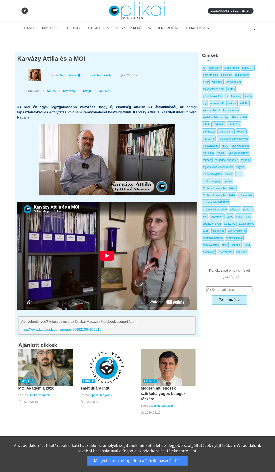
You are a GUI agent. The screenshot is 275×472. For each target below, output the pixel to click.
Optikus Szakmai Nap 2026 (219, 195)
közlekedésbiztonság (215, 117)
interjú (86, 91)
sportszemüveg (212, 223)
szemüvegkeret (237, 230)
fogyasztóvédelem (213, 89)
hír (226, 96)
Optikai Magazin (39, 395)
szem (206, 230)
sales (230, 216)
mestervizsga (210, 145)
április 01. (248, 67)
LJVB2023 (218, 124)
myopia (245, 159)
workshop (241, 252)
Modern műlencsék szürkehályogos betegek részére (163, 393)
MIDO (225, 145)
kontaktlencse (231, 110)
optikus (228, 181)
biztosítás (226, 74)
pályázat (235, 209)
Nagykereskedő (128, 28)
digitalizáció (242, 74)
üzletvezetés (225, 252)
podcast (247, 209)
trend (247, 245)
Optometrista (98, 28)
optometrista (245, 195)
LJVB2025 (209, 131)
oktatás (229, 174)
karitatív (232, 103)
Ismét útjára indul (95, 388)
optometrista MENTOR (216, 202)
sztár (225, 245)
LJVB (206, 124)
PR (205, 216)
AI (204, 67)
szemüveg (218, 230)
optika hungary (211, 181)
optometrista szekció (215, 209)
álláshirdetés (231, 67)
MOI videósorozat (239, 152)
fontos (51, 91)
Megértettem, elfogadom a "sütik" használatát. (137, 460)
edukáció (217, 82)
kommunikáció (211, 110)
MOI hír (103, 91)
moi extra (208, 152)
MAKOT (241, 131)
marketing (209, 138)
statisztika (229, 223)
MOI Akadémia (240, 145)
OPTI (239, 174)
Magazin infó (226, 131)
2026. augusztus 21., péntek (230, 10)
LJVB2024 (234, 124)
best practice (210, 74)
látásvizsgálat (239, 117)
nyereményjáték (212, 174)
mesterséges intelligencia (233, 138)
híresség (69, 91)
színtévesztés (211, 245)
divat (206, 82)
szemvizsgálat (234, 237)
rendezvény (217, 216)
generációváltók (212, 96)
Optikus (73, 28)
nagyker (240, 167)
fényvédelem (233, 82)
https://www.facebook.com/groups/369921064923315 (61, 329)
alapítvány (215, 67)
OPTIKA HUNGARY (197, 28)
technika (236, 245)
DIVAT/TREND (51, 28)
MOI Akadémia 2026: (37, 388)
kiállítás (244, 103)
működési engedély (226, 159)
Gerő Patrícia (68, 75)
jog (205, 103)
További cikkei (98, 75)
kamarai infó (217, 103)
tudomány (209, 252)
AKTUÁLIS (28, 28)
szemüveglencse (213, 237)
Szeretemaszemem (163, 28)
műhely (207, 159)
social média (243, 216)
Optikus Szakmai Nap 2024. (219, 188)
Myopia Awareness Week (218, 167)
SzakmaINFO (246, 223)
